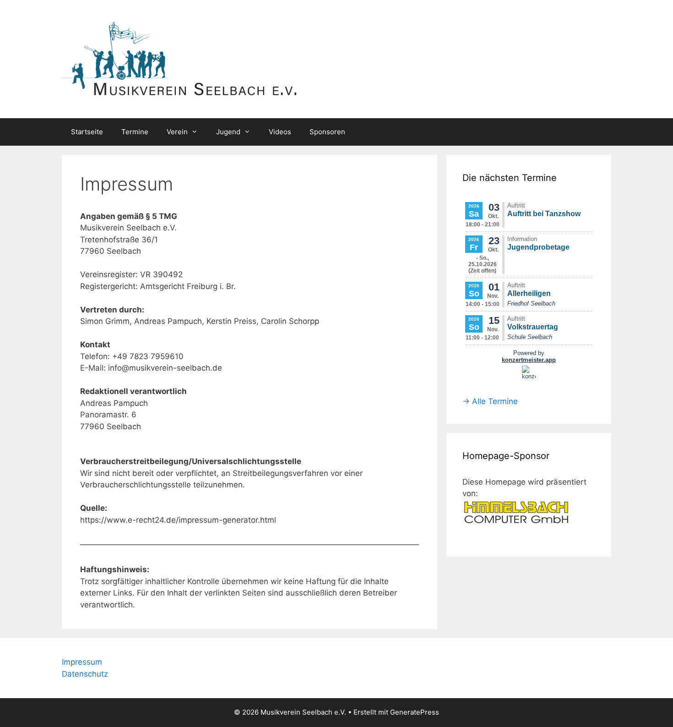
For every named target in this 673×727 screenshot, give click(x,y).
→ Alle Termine (490, 401)
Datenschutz (85, 673)
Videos (280, 131)
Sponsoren (327, 131)
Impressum (82, 662)
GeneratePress (414, 712)
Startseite (87, 131)
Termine (134, 131)
